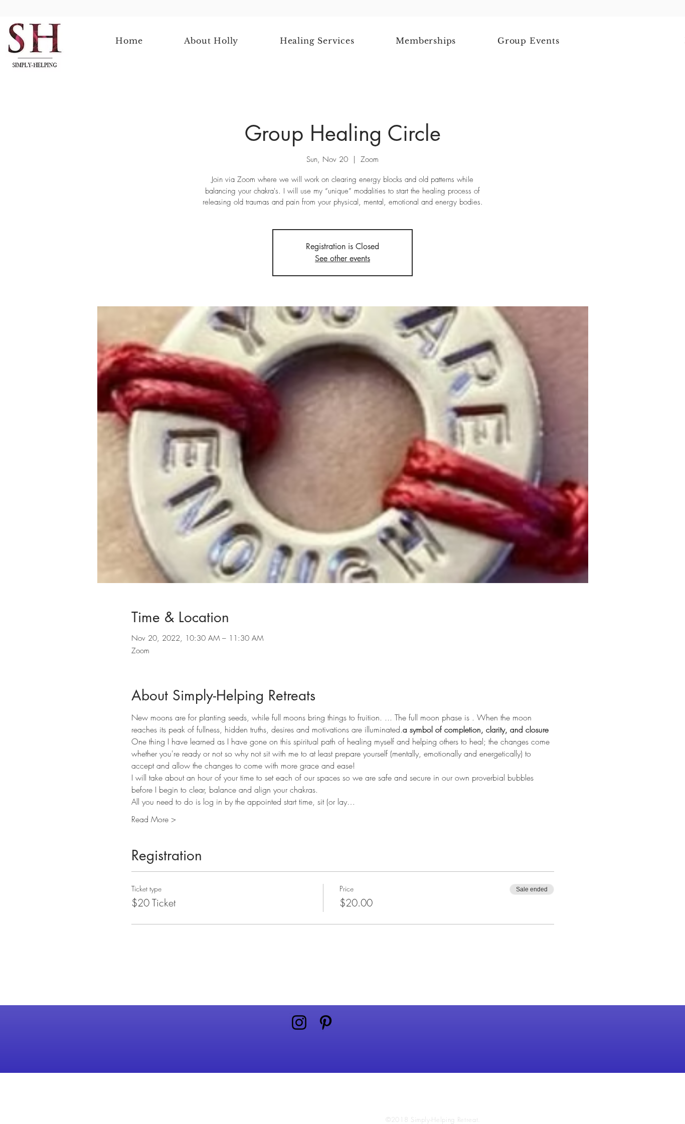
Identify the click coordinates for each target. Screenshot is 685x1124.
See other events (342, 258)
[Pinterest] (325, 1022)
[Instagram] (299, 1022)
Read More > (153, 819)
